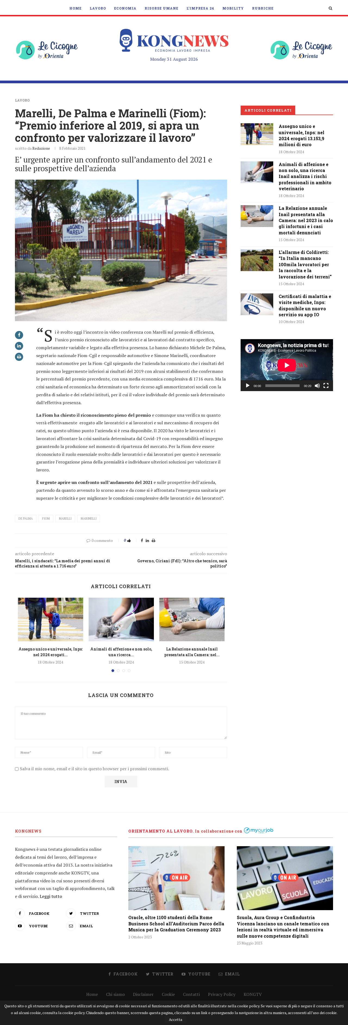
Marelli (65, 518)
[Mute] (317, 385)
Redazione (41, 148)
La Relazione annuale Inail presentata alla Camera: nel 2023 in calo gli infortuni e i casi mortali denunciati (306, 220)
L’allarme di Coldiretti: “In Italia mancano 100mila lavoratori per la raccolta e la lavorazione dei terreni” (305, 264)
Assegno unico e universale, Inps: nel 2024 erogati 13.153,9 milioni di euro (301, 135)
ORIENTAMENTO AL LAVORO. (161, 831)
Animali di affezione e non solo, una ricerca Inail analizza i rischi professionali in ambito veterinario (305, 176)
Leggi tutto (51, 896)
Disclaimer (143, 994)
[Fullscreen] (326, 385)
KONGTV (253, 994)
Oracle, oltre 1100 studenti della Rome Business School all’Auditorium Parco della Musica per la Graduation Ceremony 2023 (176, 923)
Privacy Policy (221, 994)
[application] (287, 365)
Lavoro (98, 8)
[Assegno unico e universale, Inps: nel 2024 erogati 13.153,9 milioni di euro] (50, 619)
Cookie (168, 994)
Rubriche (263, 8)
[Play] (247, 385)
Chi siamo (115, 994)
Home (75, 8)
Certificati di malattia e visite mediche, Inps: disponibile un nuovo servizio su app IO (305, 305)
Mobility (233, 8)
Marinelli (89, 518)
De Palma (25, 518)
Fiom (46, 518)
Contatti (191, 994)
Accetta (175, 1019)
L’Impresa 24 (200, 8)
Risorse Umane (161, 8)
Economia (125, 8)
